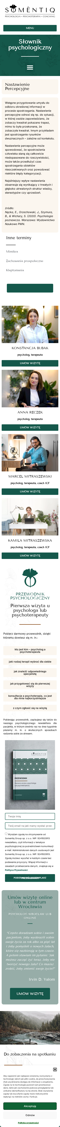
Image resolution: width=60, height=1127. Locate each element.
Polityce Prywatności (16, 870)
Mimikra (12, 251)
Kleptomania (15, 270)
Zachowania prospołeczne (24, 261)
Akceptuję (30, 1106)
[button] (55, 1069)
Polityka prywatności (28, 1123)
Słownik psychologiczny (30, 44)
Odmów (30, 1115)
